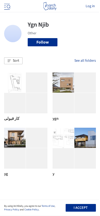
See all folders (85, 60)
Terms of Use (48, 206)
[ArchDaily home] (49, 6)
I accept (81, 207)
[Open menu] (6, 6)
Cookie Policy (31, 209)
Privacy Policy (11, 209)
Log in (90, 6)
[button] (13, 60)
